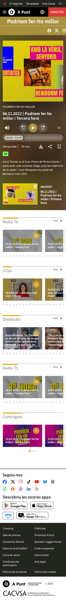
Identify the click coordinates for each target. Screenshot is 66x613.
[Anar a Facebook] (5, 482)
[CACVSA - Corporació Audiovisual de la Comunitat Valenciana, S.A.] (29, 593)
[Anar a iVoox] (13, 489)
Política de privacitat (15, 571)
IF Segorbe (16, 3)
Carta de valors (11, 555)
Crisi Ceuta (48, 3)
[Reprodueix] (33, 127)
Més (55, 220)
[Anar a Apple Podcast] (21, 489)
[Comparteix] (51, 146)
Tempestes (32, 3)
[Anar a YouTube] (37, 482)
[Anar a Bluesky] (45, 482)
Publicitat (40, 528)
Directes (57, 12)
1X (58, 127)
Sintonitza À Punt (44, 535)
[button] (3, 256)
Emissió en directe (13, 541)
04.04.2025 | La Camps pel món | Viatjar (21, 294)
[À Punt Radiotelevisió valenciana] (22, 583)
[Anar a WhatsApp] (5, 489)
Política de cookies (45, 571)
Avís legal (40, 561)
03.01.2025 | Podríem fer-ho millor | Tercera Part (22, 245)
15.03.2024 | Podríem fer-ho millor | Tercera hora (22, 440)
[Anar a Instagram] (21, 482)
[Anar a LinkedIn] (29, 489)
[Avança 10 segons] (42, 127)
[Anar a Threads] (53, 482)
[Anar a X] (13, 482)
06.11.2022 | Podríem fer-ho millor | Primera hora (51, 197)
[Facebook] (49, 30)
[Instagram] (64, 30)
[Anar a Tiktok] (29, 482)
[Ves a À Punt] (19, 12)
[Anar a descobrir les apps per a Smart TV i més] (32, 515)
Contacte (8, 528)
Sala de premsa (11, 535)
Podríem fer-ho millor (33, 21)
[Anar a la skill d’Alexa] (8, 515)
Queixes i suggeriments (47, 541)
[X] (57, 30)
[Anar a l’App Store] (42, 505)
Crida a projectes (44, 548)
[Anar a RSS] (38, 489)
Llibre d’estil (41, 555)
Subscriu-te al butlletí (15, 548)
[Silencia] (7, 127)
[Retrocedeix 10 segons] (23, 127)
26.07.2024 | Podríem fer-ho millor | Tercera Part (22, 392)
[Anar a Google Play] (15, 505)
